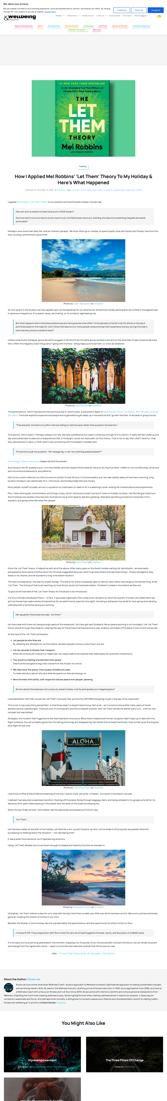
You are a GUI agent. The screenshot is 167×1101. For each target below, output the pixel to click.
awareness (91, 190)
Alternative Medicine (37, 1067)
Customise (121, 10)
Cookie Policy (50, 11)
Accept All (155, 10)
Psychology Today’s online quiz (24, 461)
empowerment (119, 190)
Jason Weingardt (81, 303)
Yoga (64, 1067)
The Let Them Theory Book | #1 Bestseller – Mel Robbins (87, 953)
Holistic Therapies (54, 1067)
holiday (139, 190)
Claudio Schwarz (81, 787)
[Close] (164, 2)
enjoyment (130, 190)
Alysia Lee (61, 190)
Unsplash (98, 303)
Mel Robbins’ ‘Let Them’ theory (32, 202)
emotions (108, 190)
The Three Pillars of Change (125, 1060)
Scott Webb (82, 562)
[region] (83, 8)
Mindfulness (130, 1067)
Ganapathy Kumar (82, 907)
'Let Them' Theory (78, 190)
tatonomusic (81, 405)
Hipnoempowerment (42, 1060)
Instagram (61, 1002)
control (100, 190)
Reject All (139, 10)
